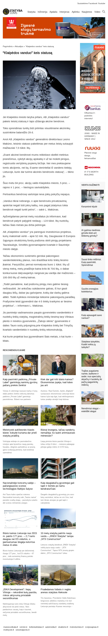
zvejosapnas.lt (91, 627)
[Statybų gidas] (12, 14)
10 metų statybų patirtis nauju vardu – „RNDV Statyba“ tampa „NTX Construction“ (57, 536)
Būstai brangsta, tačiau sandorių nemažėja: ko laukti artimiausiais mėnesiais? (58, 432)
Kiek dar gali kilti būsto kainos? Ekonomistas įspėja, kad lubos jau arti (57, 382)
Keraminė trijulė (89, 206)
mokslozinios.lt (76, 627)
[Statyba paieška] (103, 12)
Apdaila (53, 12)
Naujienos (87, 12)
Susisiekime (82, 3)
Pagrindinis (8, 46)
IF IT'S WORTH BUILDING (91, 173)
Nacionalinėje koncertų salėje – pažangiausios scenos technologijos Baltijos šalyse (19, 486)
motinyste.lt (8, 630)
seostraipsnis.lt (22, 630)
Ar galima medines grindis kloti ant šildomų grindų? (90, 233)
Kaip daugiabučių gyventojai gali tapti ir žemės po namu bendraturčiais (57, 486)
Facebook (92, 3)
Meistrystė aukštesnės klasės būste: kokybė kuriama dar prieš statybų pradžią (20, 432)
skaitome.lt (63, 627)
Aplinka (75, 12)
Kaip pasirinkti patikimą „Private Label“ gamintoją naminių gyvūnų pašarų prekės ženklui (20, 382)
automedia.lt (50, 627)
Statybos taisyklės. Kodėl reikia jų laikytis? (90, 344)
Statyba (31, 12)
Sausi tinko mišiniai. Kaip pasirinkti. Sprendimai (91, 262)
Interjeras (64, 12)
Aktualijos (19, 46)
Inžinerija (42, 12)
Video (97, 12)
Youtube (101, 3)
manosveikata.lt (10, 627)
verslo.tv (23, 627)
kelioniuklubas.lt (36, 627)
